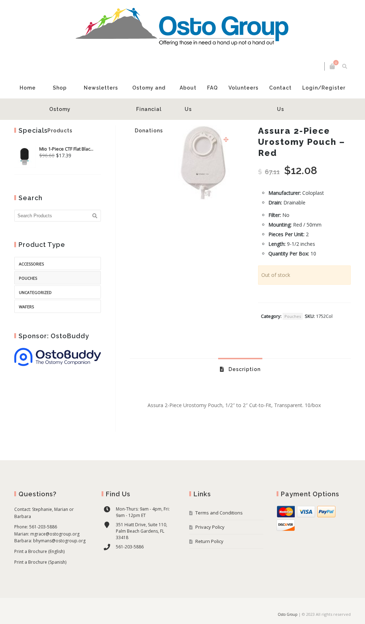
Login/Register (323, 88)
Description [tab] (244, 369)
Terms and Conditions (219, 512)
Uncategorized (35, 292)
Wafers (26, 306)
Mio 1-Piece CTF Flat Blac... (66, 149)
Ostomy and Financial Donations (148, 91)
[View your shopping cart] (332, 66)
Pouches (292, 316)
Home (28, 88)
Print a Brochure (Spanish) (40, 562)
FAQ (212, 88)
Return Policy (209, 541)
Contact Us (280, 91)
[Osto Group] (182, 28)
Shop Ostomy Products (59, 91)
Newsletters (101, 88)
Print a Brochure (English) (39, 551)
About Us (188, 91)
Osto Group (287, 614)
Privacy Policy (210, 527)
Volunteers (243, 88)
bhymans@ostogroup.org (59, 541)
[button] (226, 139)
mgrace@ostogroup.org (54, 534)
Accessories (31, 264)
